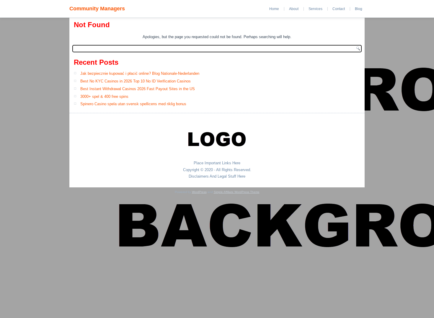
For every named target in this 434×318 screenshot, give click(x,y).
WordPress (199, 192)
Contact (338, 9)
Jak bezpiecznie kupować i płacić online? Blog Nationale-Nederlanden (139, 73)
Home (274, 9)
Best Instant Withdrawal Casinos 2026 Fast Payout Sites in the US (137, 89)
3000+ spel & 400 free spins (104, 96)
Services (315, 9)
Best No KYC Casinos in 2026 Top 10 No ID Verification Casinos (135, 81)
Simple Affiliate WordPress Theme (237, 192)
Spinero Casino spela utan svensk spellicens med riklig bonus (133, 104)
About (293, 9)
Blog (358, 9)
